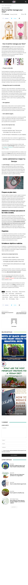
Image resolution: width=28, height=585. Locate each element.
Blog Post (13, 383)
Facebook (11, 147)
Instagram (5, 147)
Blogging (14, 356)
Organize (11, 297)
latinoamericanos (18, 293)
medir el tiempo (5, 297)
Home (3, 5)
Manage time (21, 295)
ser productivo (22, 297)
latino (7, 293)
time (7, 298)
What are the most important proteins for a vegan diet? (14, 386)
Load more (14, 507)
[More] (19, 18)
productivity (16, 297)
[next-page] (4, 418)
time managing (12, 298)
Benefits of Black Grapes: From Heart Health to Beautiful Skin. (14, 358)
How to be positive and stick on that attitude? (21, 313)
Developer (7, 14)
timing (17, 298)
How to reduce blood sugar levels (14, 413)
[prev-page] (2, 418)
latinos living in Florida (14, 295)
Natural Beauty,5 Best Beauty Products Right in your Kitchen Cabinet (17, 501)
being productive (22, 291)
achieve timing (8, 291)
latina (3, 293)
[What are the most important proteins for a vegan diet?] (14, 374)
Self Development (8, 5)
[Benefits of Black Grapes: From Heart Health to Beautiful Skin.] (14, 347)
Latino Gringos (11, 293)
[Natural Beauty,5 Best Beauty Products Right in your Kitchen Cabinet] (5, 501)
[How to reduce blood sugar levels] (14, 401)
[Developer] (3, 14)
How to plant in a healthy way (17, 492)
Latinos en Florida (5, 295)
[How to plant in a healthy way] (5, 492)
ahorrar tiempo (15, 291)
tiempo (3, 298)
